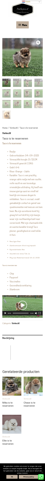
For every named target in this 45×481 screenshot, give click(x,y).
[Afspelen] (5, 313)
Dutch (27, 2)
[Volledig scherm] (40, 313)
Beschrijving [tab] (8, 338)
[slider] (20, 313)
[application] (22, 306)
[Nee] (42, 472)
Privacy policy (28, 477)
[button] (38, 42)
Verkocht (14, 128)
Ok (12, 477)
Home (5, 128)
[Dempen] (36, 313)
